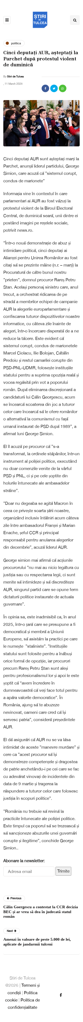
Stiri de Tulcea (15, 76)
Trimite (63, 871)
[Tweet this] (54, 88)
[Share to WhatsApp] (62, 88)
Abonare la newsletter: (24, 860)
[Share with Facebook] (45, 88)
